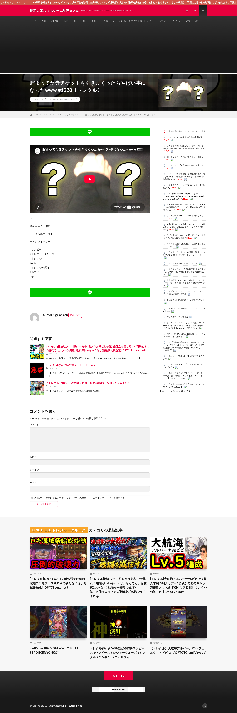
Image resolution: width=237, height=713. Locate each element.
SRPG (95, 21)
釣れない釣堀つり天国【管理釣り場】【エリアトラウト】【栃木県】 (184, 335)
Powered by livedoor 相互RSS (175, 391)
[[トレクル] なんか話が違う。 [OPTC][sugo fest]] (37, 370)
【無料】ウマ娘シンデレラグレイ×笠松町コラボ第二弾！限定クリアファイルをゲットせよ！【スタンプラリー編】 (184, 376)
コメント (34, 424)
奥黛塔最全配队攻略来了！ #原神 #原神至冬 (185, 300)
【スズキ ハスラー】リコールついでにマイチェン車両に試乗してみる (183, 292)
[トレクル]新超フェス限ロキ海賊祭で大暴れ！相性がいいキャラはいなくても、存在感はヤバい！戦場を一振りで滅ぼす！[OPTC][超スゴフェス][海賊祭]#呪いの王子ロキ (118, 587)
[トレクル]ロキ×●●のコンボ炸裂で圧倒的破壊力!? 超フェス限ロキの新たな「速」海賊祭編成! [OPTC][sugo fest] (58, 583)
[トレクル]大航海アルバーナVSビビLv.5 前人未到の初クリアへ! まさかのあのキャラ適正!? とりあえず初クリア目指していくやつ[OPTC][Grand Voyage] (178, 585)
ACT (44, 21)
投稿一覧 (74, 315)
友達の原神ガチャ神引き (177, 317)
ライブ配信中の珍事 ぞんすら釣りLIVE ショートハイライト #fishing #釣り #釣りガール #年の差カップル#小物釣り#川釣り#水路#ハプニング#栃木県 (184, 346)
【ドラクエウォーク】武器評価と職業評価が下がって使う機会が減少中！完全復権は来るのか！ (184, 272)
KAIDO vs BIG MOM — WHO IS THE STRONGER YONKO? (54, 650)
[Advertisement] (118, 50)
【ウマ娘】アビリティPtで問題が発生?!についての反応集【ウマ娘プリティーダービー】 (184, 253)
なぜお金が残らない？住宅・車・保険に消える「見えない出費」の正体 (184, 236)
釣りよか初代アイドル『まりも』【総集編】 (186, 157)
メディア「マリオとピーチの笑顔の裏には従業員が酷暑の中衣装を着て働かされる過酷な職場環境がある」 (184, 176)
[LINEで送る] (90, 132)
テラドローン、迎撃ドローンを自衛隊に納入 (186, 165)
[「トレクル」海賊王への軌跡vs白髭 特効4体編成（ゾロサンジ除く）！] (37, 388)
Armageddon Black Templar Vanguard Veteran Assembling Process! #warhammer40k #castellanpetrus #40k (183, 196)
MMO (66, 21)
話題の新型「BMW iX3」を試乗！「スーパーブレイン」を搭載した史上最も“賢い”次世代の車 (184, 283)
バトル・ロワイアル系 (130, 21)
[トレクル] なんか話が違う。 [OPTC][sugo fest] (73, 364)
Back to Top (119, 676)
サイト (33, 483)
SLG (85, 21)
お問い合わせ (191, 21)
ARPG (54, 21)
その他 (176, 21)
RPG (76, 21)
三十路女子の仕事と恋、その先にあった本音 (186, 131)
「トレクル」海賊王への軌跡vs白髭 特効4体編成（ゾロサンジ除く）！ (88, 382)
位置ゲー (163, 21)
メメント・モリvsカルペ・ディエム (182, 263)
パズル (150, 21)
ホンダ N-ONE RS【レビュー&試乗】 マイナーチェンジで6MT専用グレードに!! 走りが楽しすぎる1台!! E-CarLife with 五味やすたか (184, 325)
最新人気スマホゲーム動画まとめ (65, 705)
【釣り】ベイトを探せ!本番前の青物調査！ (185, 137)
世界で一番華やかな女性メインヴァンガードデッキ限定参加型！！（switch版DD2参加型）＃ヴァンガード (184, 207)
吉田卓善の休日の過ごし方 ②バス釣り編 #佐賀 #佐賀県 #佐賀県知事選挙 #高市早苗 (184, 147)
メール (34, 470)
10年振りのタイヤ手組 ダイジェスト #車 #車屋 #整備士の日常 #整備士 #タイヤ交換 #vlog (185, 227)
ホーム (33, 21)
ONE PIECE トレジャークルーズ (62, 99)
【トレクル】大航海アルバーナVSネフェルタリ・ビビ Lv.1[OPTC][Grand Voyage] (178, 650)
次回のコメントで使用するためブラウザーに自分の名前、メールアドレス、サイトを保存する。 (78, 498)
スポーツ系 (108, 21)
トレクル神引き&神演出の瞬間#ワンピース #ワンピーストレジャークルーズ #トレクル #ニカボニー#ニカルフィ (117, 652)
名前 (33, 457)
